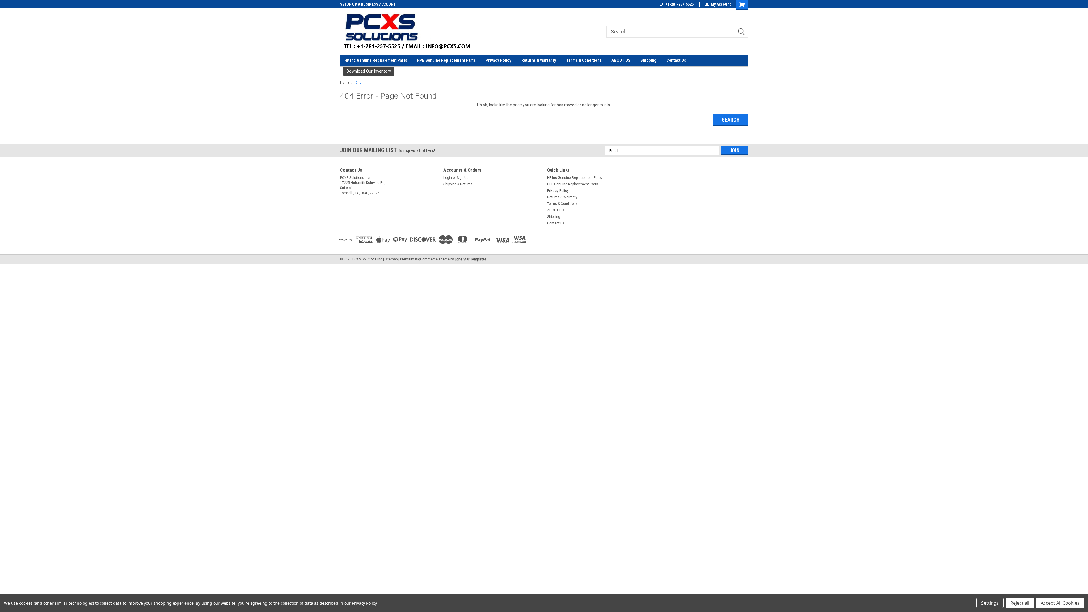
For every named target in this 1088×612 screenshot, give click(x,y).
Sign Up (462, 178)
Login (447, 178)
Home (344, 82)
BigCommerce (426, 259)
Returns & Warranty (538, 60)
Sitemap (391, 259)
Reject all (1019, 603)
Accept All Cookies (1060, 603)
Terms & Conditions (584, 60)
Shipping (648, 60)
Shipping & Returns (458, 184)
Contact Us (676, 60)
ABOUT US (620, 60)
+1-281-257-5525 (679, 4)
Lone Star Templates (471, 259)
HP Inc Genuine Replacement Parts (375, 60)
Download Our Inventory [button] (369, 71)
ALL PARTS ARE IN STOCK (361, 4)
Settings (990, 603)
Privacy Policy (498, 60)
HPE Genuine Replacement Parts (446, 60)
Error (359, 82)
